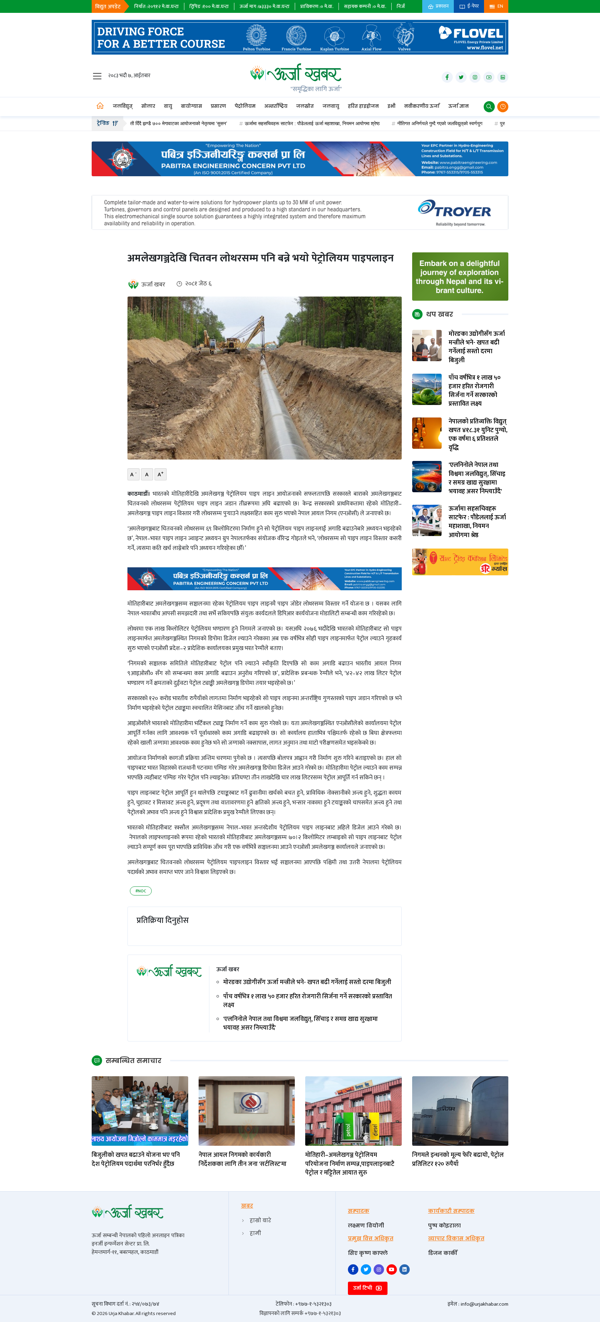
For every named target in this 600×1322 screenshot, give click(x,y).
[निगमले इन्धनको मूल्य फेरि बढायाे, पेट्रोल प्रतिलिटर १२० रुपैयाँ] (460, 1111)
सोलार (148, 106)
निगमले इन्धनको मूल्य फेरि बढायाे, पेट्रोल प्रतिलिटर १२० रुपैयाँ (458, 1159)
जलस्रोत (305, 106)
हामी (255, 1233)
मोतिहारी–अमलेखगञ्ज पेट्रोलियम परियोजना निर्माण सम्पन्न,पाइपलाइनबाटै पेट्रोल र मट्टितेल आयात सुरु (349, 1164)
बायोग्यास (191, 106)
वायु (168, 106)
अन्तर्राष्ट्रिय (276, 106)
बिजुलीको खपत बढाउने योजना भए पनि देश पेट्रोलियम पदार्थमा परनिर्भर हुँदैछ (136, 1159)
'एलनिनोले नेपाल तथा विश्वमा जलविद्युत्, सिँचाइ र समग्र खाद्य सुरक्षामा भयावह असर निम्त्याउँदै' (300, 1023)
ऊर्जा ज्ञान (458, 106)
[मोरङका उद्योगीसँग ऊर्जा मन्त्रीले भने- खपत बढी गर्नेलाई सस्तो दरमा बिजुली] (427, 345)
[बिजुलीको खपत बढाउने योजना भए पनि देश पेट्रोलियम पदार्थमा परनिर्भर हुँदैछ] (140, 1111)
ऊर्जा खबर (153, 284)
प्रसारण (218, 106)
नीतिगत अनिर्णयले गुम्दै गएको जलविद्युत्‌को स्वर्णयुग (396, 123)
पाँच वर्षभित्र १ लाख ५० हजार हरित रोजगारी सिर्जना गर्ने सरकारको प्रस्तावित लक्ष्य (307, 1001)
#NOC (140, 890)
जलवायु (331, 106)
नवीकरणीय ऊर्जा (422, 106)
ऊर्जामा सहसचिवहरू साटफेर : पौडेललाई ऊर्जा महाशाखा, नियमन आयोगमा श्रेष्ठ (268, 123)
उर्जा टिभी (363, 1288)
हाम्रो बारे (260, 1220)
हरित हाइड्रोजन (363, 106)
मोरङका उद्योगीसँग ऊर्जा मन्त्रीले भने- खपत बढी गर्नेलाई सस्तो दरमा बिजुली (307, 982)
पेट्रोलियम (245, 106)
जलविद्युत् (123, 106)
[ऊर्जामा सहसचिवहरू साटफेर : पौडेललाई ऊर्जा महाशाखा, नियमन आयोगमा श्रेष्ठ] (427, 520)
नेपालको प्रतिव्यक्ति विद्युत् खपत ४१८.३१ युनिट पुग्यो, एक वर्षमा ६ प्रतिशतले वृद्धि (478, 435)
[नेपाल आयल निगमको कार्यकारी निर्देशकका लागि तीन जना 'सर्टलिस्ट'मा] (247, 1111)
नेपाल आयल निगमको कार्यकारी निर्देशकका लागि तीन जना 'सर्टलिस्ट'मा (242, 1159)
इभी (391, 106)
